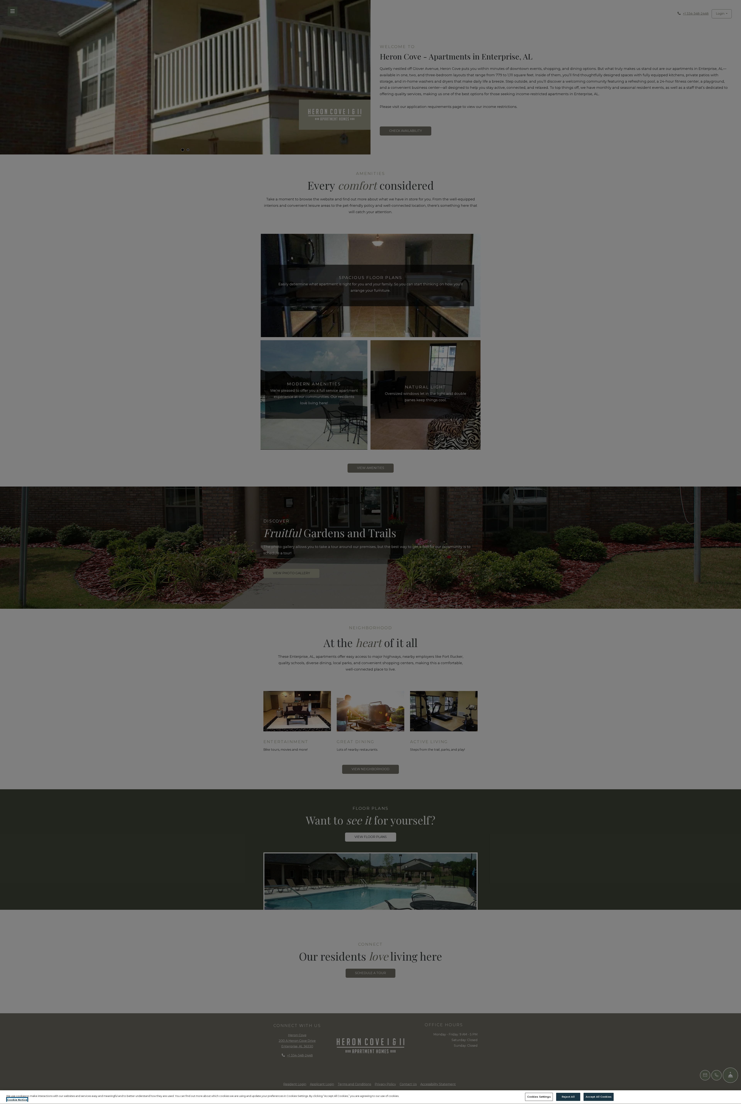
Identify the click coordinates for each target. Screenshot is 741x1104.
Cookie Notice (17, 1099)
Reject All (568, 1096)
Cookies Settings (539, 1096)
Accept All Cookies (599, 1096)
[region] (370, 1097)
